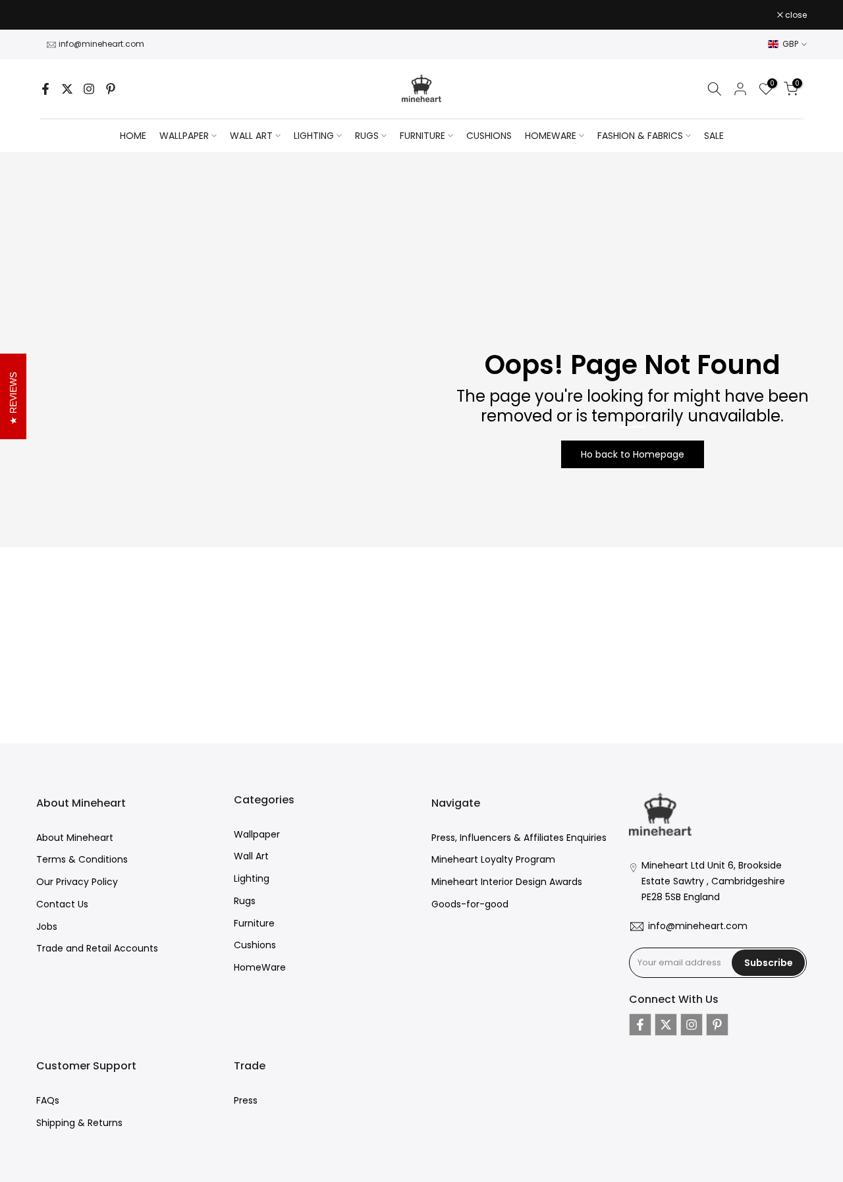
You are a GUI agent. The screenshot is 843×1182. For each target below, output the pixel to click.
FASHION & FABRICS (640, 135)
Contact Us (62, 904)
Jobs (46, 926)
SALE (714, 135)
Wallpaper (257, 834)
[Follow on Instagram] (89, 89)
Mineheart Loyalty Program (493, 859)
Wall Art (251, 856)
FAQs (47, 1100)
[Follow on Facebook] (45, 89)
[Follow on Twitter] (67, 89)
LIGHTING (314, 135)
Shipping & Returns (79, 1122)
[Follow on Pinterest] (111, 89)
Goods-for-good (469, 904)
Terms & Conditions (82, 859)
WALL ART (251, 135)
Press (246, 1100)
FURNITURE (422, 135)
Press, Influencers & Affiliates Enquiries (519, 837)
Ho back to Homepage (632, 454)
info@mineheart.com (101, 43)
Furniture (254, 923)
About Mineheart (74, 837)
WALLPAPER (184, 135)
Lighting (251, 878)
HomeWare (260, 967)
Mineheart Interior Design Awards (506, 881)
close (54, 15)
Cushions (255, 945)
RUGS (367, 135)
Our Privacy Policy (77, 881)
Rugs (245, 900)
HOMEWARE (550, 135)
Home (133, 135)
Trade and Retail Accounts (97, 948)
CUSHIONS (489, 135)
